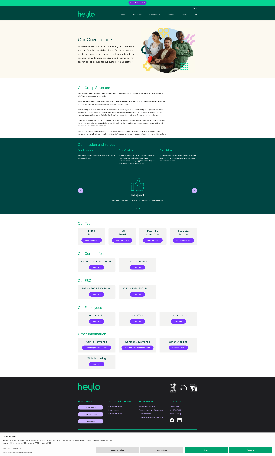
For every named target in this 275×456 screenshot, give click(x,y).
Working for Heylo (176, 414)
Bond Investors (113, 410)
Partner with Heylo (115, 406)
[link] (168, 29)
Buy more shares (145, 414)
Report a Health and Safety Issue (151, 410)
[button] (195, 15)
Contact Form (175, 406)
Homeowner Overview (147, 406)
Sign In (195, 8)
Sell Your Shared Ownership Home (151, 417)
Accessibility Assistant (137, 3)
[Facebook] (172, 419)
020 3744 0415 (175, 410)
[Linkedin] (179, 419)
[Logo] (86, 14)
